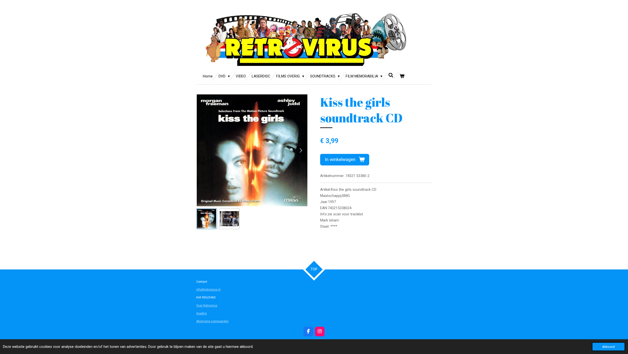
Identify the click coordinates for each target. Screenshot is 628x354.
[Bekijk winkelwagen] (401, 76)
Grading (201, 313)
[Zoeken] (390, 75)
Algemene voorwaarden (212, 321)
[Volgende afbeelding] (300, 150)
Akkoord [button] (608, 347)
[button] (206, 218)
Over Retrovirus (206, 305)
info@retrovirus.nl (208, 289)
